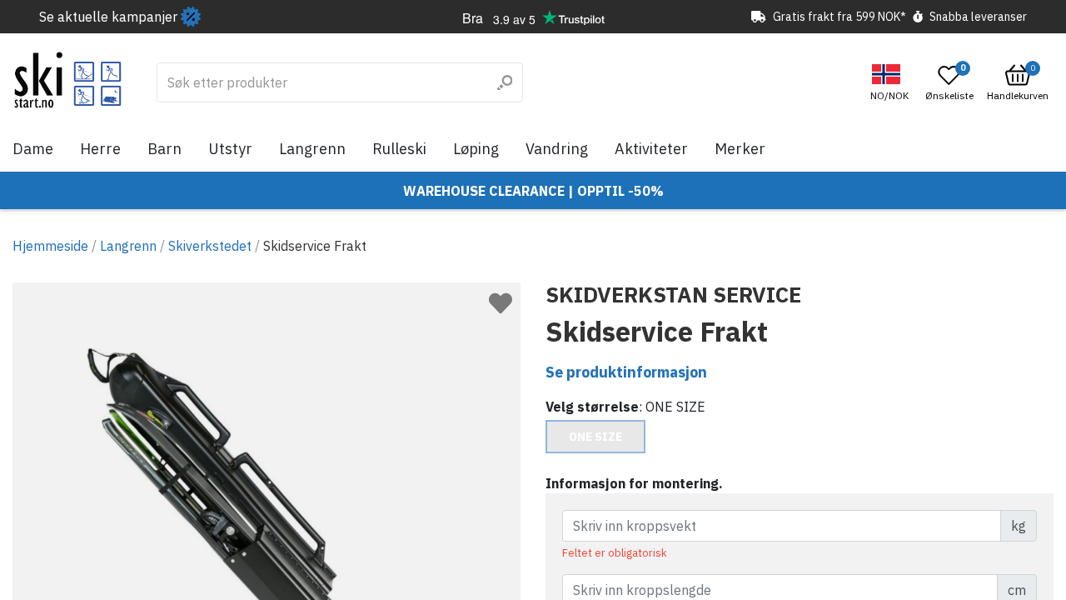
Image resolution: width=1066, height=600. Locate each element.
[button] (891, 82)
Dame (32, 148)
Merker (740, 148)
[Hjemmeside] (67, 80)
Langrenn (312, 148)
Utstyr (230, 148)
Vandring (557, 148)
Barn (164, 148)
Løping (476, 148)
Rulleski (399, 148)
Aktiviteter (651, 148)
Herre (100, 148)
